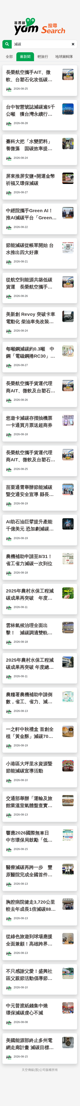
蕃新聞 (25, 56)
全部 (9, 56)
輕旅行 (43, 56)
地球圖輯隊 (64, 56)
